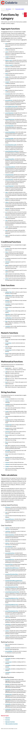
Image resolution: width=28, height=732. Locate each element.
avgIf (6, 48)
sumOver (7, 615)
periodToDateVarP (9, 186)
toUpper (7, 466)
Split (6, 445)
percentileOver (8, 546)
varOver (7, 630)
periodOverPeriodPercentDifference (13, 580)
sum (6, 230)
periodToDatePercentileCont (12, 151)
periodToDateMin (9, 138)
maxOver (7, 539)
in (5, 258)
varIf (6, 216)
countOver (7, 531)
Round (6, 353)
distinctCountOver (9, 534)
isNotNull (7, 261)
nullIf (6, 273)
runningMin (8, 668)
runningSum (8, 672)
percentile (7, 93)
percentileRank (8, 651)
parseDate (7, 419)
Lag (6, 512)
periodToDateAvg (9, 113)
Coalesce (7, 248)
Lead (6, 515)
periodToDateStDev (9, 159)
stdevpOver (8, 624)
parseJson (7, 431)
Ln (5, 375)
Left (6, 407)
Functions (7, 719)
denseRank (7, 647)
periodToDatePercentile (10, 144)
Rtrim (6, 442)
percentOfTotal (9, 564)
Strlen (6, 454)
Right (6, 438)
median (7, 77)
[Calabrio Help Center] (9, 2)
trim (6, 468)
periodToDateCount (10, 119)
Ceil (6, 339)
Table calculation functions (11, 723)
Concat (7, 398)
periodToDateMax (9, 125)
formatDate (8, 310)
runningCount (8, 661)
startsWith (7, 450)
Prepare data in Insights (19, 9)
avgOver (7, 527)
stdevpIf (7, 208)
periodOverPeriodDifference (12, 567)
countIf (7, 56)
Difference (7, 507)
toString (7, 464)
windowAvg (7, 689)
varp (6, 220)
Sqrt (6, 382)
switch (6, 278)
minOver (7, 543)
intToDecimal (8, 350)
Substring (7, 457)
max (6, 68)
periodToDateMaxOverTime (11, 598)
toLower (7, 462)
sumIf (6, 235)
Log (6, 371)
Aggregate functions (10, 721)
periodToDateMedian (10, 132)
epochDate (7, 303)
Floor (6, 346)
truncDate (7, 326)
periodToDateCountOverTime (12, 591)
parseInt (7, 428)
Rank (6, 644)
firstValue (7, 679)
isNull (6, 265)
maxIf (6, 73)
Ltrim (6, 416)
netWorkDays (8, 317)
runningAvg (7, 658)
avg (6, 43)
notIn (6, 270)
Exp (6, 385)
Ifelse (6, 252)
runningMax (8, 665)
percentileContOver (10, 553)
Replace (7, 435)
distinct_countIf (9, 65)
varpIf (6, 226)
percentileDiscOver (9, 559)
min (6, 85)
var (6, 212)
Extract (7, 307)
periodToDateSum (9, 174)
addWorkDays (8, 295)
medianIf (7, 81)
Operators (7, 717)
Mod (6, 368)
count (6, 51)
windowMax (8, 699)
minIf (6, 90)
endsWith (7, 404)
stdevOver (7, 619)
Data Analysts (8, 9)
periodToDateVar (9, 179)
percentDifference (9, 519)
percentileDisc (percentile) (11, 106)
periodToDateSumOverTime (11, 611)
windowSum (8, 709)
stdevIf (7, 198)
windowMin (8, 704)
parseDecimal (8, 424)
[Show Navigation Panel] (26, 2)
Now (6, 321)
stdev (6, 192)
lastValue (7, 684)
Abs (6, 378)
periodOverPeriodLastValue (11, 574)
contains (7, 400)
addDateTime (8, 292)
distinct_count (8, 60)
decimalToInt (8, 343)
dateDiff (7, 300)
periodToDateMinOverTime (11, 604)
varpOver (7, 635)
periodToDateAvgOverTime (11, 587)
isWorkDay (7, 314)
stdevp (6, 202)
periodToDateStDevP (10, 166)
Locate (6, 411)
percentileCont (8, 100)
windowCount (8, 694)
